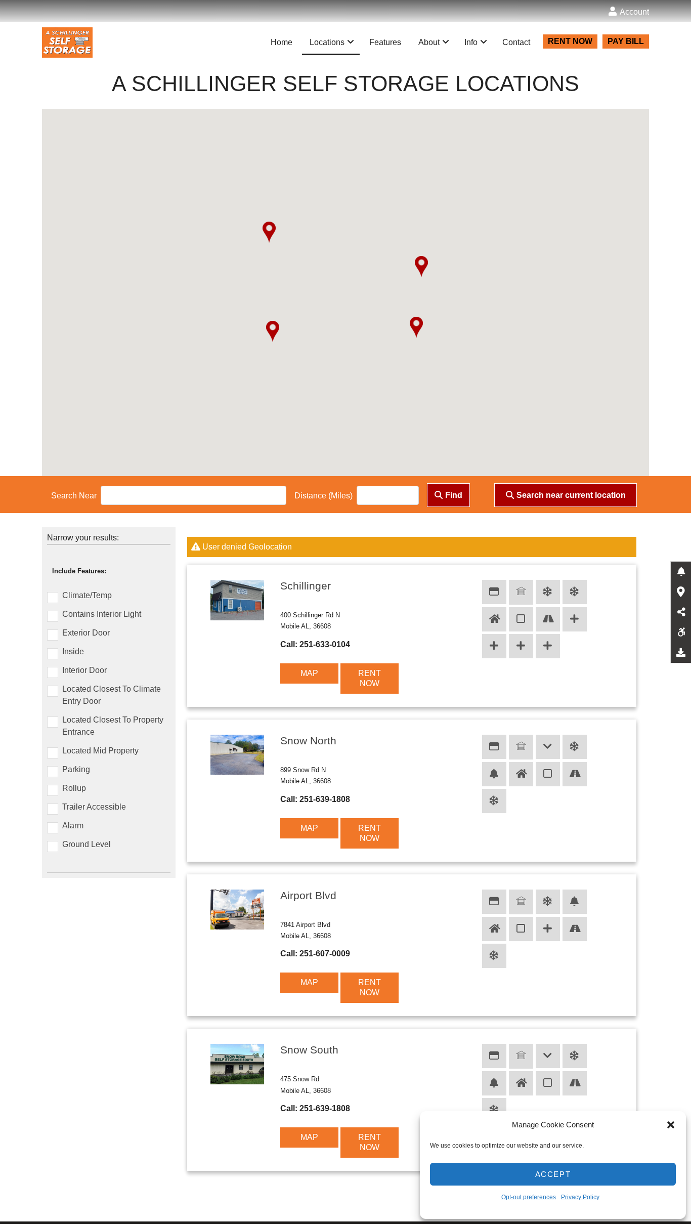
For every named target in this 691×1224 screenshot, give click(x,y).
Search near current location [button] (571, 495)
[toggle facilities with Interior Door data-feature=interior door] (521, 619)
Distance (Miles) (323, 495)
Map (309, 673)
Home (281, 42)
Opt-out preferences (528, 1197)
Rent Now (369, 678)
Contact (516, 42)
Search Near (74, 495)
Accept (553, 1174)
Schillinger (305, 586)
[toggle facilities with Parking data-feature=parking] (548, 619)
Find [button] (453, 495)
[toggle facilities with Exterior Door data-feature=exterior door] (494, 592)
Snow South (309, 1050)
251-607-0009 (324, 953)
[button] (671, 1125)
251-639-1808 (324, 799)
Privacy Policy (580, 1197)
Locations (327, 42)
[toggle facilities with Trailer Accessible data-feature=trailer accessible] (521, 646)
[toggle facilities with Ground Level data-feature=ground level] (548, 747)
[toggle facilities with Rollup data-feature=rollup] (521, 592)
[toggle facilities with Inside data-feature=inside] (494, 619)
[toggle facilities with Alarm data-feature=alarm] (494, 774)
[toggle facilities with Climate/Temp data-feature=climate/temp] (575, 592)
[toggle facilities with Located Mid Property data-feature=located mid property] (494, 646)
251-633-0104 (324, 644)
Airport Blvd (308, 895)
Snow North (308, 740)
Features (385, 42)
